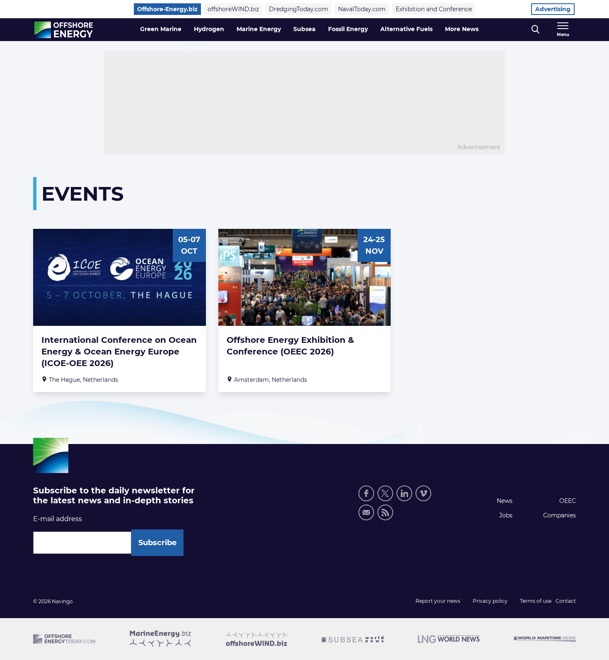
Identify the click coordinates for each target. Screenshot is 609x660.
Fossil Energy (348, 29)
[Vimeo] (423, 493)
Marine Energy (259, 29)
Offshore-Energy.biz (167, 9)
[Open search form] (535, 29)
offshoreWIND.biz (233, 9)
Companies (559, 515)
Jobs (505, 515)
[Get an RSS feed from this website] (385, 512)
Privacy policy (490, 601)
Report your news (438, 601)
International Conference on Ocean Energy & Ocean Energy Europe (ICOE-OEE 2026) (119, 351)
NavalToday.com (362, 9)
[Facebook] (366, 493)
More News (462, 29)
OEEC (567, 501)
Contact (566, 601)
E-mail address (57, 519)
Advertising (552, 9)
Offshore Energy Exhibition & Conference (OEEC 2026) (290, 346)
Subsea (304, 29)
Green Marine (160, 29)
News (504, 501)
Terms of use (535, 601)
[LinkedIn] (404, 493)
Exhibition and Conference (434, 9)
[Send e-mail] (366, 512)
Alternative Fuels (406, 29)
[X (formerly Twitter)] (385, 493)
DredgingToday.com (298, 9)
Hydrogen (209, 29)
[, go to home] (63, 30)
